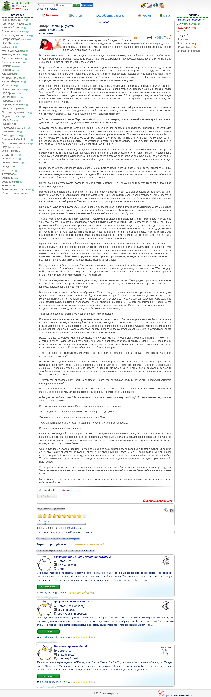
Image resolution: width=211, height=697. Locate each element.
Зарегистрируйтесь (51, 544)
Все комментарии (189, 19)
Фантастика (9, 162)
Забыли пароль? (48, 8)
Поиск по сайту (186, 43)
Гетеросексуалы (12, 39)
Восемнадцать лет (13, 35)
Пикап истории (11, 108)
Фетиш (6, 170)
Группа (6, 42)
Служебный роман (14, 143)
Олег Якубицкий (67, 658)
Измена (6, 66)
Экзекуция (8, 177)
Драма (6, 46)
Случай (6, 147)
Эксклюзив (9, 181)
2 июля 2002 (65, 654)
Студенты (8, 154)
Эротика (7, 185)
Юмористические (13, 193)
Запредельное (11, 58)
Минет (6, 85)
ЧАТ (179, 31)
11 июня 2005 (66, 609)
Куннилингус (10, 77)
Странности (9, 150)
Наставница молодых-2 (70, 646)
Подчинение (10, 116)
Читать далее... (49, 587)
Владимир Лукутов (61, 26)
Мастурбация (10, 81)
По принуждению (13, 112)
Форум (181, 35)
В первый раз (10, 27)
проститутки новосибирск (179, 695)
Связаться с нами (188, 50)
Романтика (8, 131)
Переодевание (11, 104)
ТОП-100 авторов (188, 23)
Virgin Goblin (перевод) (72, 613)
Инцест (6, 69)
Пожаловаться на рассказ (157, 500)
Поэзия (6, 120)
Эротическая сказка (14, 189)
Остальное (9, 96)
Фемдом (7, 166)
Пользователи (186, 27)
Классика (8, 73)
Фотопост (8, 174)
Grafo (60, 568)
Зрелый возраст (12, 62)
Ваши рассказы (11, 31)
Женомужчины (11, 54)
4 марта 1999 (55, 29)
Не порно (8, 93)
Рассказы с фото (12, 127)
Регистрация (87, 5)
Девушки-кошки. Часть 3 (71, 601)
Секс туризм (9, 135)
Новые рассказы (12, 19)
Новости (182, 39)
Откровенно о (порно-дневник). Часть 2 (82, 556)
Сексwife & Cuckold (14, 139)
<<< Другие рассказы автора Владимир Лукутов (64, 532)
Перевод (7, 100)
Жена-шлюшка (11, 50)
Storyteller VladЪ (68, 528)
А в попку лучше (12, 23)
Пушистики (9, 123)
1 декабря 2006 (67, 565)
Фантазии (8, 158)
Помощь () (186, 47)
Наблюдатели (11, 89)
